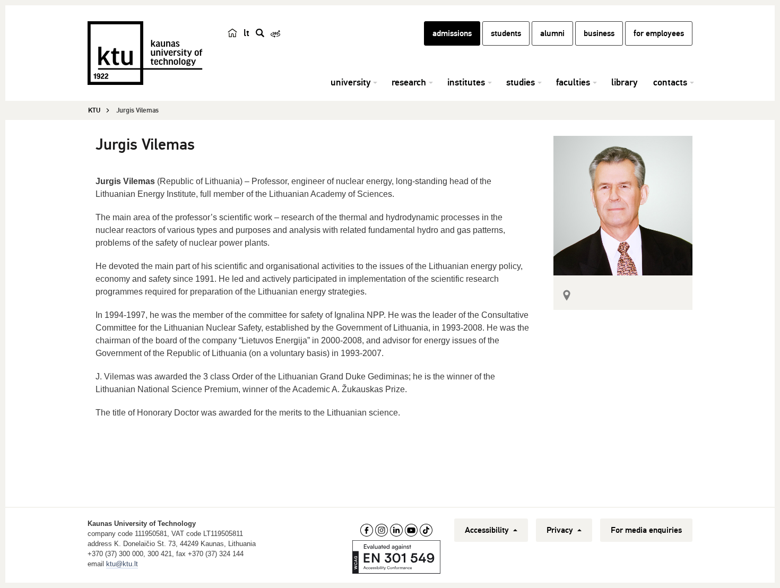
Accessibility (488, 530)
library (624, 82)
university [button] (350, 82)
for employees (659, 33)
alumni (552, 33)
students (506, 33)
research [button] (409, 82)
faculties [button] (573, 82)
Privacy (561, 530)
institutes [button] (466, 82)
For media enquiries (646, 530)
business (599, 33)
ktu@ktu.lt (122, 564)
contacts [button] (670, 82)
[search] (260, 33)
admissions (452, 33)
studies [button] (520, 82)
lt (246, 33)
